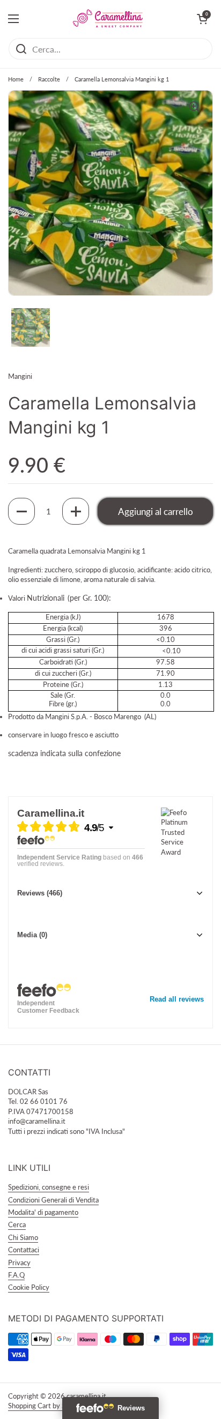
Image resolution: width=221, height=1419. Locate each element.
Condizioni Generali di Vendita (53, 1200)
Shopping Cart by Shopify (46, 1405)
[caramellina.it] (108, 18)
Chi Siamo (23, 1237)
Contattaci (23, 1249)
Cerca (17, 1224)
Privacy (19, 1262)
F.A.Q (16, 1275)
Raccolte (49, 79)
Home (16, 79)
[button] (21, 511)
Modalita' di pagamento (43, 1212)
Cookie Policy (28, 1287)
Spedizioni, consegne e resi (48, 1187)
